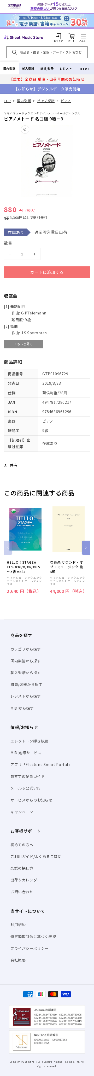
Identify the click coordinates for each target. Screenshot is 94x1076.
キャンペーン (21, 811)
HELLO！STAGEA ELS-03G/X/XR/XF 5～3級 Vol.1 (23, 567)
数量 (8, 243)
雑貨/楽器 (47, 68)
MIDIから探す (22, 708)
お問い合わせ (21, 891)
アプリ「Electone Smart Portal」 (41, 764)
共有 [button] (13, 465)
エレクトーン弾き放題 (29, 741)
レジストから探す (25, 696)
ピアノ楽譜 (46, 100)
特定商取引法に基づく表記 (33, 936)
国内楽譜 (9, 68)
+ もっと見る (23, 344)
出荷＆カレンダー (25, 879)
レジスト (66, 68)
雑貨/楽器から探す (26, 684)
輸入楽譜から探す (25, 672)
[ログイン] (58, 36)
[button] (83, 36)
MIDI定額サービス (26, 752)
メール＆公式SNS (25, 788)
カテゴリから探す (25, 649)
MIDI (84, 68)
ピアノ (66, 100)
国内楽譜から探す (25, 660)
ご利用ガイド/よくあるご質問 (35, 856)
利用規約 (18, 924)
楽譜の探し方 (21, 868)
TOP (7, 100)
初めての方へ (21, 844)
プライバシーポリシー (29, 948)
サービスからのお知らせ (31, 800)
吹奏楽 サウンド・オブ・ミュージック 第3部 (66, 567)
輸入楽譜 (28, 68)
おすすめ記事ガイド (27, 776)
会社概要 (18, 960)
